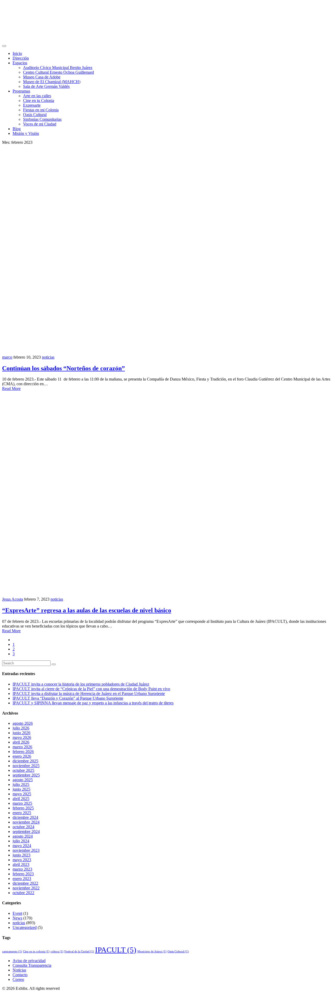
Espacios (20, 63)
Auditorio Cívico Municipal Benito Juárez (57, 67)
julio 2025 (21, 784)
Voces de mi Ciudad (39, 124)
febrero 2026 (23, 751)
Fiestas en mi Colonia (41, 110)
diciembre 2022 (25, 883)
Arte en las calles (37, 96)
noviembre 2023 (26, 850)
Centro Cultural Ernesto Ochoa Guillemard (58, 72)
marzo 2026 (22, 747)
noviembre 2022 (26, 888)
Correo (18, 979)
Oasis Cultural (35, 114)
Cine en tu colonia (36, 951)
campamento (12, 951)
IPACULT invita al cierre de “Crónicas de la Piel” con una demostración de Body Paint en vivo (91, 689)
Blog (17, 128)
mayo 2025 (22, 794)
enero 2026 (22, 756)
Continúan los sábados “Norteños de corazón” (63, 368)
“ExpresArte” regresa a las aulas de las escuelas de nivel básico (86, 610)
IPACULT (115, 950)
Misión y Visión (26, 133)
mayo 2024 (22, 845)
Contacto (20, 975)
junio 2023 (21, 855)
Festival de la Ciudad (79, 951)
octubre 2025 (23, 770)
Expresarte (32, 105)
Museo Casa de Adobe (41, 77)
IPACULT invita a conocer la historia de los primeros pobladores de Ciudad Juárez (81, 684)
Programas (21, 91)
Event (17, 913)
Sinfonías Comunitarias (42, 119)
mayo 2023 (22, 860)
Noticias (19, 970)
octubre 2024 (23, 827)
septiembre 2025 (26, 775)
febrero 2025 (23, 808)
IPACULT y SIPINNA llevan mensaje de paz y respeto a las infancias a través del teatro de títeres (93, 703)
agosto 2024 (23, 836)
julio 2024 (21, 841)
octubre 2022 (23, 892)
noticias (48, 357)
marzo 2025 (22, 803)
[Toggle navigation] (4, 46)
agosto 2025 (23, 780)
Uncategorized (25, 927)
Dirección (21, 58)
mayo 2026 (22, 737)
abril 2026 (21, 742)
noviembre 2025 (26, 765)
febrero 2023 (23, 874)
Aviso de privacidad (29, 960)
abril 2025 (21, 798)
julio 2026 (21, 728)
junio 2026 (21, 733)
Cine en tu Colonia (38, 100)
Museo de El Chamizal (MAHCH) (51, 81)
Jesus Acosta (12, 599)
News (17, 918)
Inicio (17, 53)
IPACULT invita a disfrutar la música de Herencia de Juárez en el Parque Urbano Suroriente (89, 693)
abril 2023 (21, 864)
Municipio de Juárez (151, 951)
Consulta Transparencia (32, 965)
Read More (11, 388)
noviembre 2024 (26, 822)
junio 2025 (21, 789)
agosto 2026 (23, 723)
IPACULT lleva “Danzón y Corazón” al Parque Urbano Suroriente (68, 698)
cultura (57, 951)
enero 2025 (22, 812)
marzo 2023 (22, 869)
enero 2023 (22, 878)
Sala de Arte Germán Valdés (46, 86)
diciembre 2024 (25, 817)
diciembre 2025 (25, 761)
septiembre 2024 (26, 831)
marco (7, 357)
